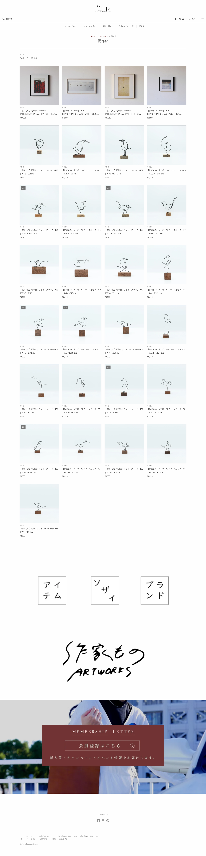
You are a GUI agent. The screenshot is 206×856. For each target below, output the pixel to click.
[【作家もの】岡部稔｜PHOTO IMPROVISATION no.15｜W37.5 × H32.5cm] (39, 85)
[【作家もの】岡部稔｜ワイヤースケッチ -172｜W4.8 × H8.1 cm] (39, 324)
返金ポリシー (64, 839)
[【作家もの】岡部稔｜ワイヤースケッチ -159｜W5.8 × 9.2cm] (39, 145)
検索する (9, 19)
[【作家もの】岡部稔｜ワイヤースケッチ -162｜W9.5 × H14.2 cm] (124, 145)
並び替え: (23, 54)
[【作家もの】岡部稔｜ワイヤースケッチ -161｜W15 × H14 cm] (81, 145)
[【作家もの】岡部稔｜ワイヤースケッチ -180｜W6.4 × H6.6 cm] (39, 443)
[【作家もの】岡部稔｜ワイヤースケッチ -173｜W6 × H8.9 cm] (81, 324)
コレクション (103, 36)
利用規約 (53, 839)
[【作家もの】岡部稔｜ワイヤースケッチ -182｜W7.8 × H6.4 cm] (124, 443)
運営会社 (43, 839)
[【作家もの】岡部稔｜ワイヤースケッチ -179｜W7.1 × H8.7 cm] (166, 384)
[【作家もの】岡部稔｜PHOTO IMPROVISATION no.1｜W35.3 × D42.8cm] (124, 85)
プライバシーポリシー (29, 839)
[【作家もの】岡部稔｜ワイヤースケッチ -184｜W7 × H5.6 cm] (39, 503)
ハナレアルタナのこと (70, 26)
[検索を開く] (4, 19)
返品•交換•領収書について (67, 836)
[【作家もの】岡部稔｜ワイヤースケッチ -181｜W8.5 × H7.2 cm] (81, 443)
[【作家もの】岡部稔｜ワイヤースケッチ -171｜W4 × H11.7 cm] (166, 264)
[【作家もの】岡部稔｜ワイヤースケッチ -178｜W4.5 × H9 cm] (124, 384)
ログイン (195, 19)
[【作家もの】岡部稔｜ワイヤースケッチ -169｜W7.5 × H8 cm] (81, 264)
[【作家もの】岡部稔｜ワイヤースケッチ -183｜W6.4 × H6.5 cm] (166, 443)
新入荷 (141, 26)
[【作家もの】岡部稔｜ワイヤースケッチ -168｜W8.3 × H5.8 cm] (39, 264)
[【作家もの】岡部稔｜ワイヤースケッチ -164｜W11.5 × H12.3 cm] (39, 205)
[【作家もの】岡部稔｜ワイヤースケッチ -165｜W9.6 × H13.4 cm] (81, 205)
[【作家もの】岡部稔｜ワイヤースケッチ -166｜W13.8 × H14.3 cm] (124, 205)
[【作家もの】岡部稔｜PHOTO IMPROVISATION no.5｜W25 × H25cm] (166, 85)
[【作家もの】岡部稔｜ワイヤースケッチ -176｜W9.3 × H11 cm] (39, 384)
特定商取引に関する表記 (89, 836)
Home (92, 36)
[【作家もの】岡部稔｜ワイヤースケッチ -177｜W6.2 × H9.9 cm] (81, 384)
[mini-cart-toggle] (202, 18)
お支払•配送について (47, 836)
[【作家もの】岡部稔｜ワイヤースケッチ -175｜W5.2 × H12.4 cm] (166, 324)
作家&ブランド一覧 (126, 26)
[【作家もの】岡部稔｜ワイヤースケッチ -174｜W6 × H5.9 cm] (124, 324)
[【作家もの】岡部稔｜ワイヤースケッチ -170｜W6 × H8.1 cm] (124, 264)
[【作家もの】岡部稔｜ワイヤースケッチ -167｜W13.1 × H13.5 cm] (166, 205)
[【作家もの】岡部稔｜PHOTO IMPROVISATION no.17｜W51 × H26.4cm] (81, 85)
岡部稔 (22, 107)
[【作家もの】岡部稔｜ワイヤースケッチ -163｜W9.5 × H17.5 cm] (166, 145)
